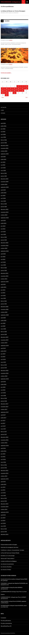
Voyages (3, 113)
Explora (3, 594)
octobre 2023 (4, 215)
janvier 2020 (4, 334)
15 (26, 88)
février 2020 (4, 331)
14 (22, 88)
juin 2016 (3, 454)
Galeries (6, 21)
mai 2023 (3, 228)
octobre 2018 (4, 376)
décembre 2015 (4, 470)
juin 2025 (3, 162)
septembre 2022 (5, 251)
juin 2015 (3, 487)
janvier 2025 (4, 176)
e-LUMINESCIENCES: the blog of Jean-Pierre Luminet (14, 591)
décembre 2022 (4, 242)
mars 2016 (3, 462)
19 (14, 90)
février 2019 (4, 365)
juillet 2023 (3, 223)
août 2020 (3, 317)
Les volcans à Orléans (6, 569)
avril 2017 (3, 426)
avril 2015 (3, 492)
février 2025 (4, 173)
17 (6, 90)
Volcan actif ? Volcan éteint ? (7, 558)
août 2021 (3, 284)
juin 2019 (3, 354)
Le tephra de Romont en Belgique (9, 561)
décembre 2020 (4, 306)
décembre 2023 (4, 209)
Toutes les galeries (6, 72)
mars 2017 (3, 429)
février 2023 (4, 237)
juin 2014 (3, 517)
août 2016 (3, 448)
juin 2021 (3, 290)
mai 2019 (3, 356)
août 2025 (3, 156)
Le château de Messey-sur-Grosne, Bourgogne (13, 11)
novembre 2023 (4, 212)
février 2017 (4, 431)
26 (14, 93)
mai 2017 (3, 423)
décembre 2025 (4, 145)
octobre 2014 (4, 509)
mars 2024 (3, 201)
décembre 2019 (4, 337)
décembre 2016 (4, 437)
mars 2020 (3, 328)
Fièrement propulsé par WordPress (8, 633)
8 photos (10, 64)
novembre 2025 (4, 148)
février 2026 (4, 140)
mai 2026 (3, 131)
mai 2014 (3, 520)
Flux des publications (6, 620)
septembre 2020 (5, 315)
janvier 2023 (4, 240)
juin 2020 (3, 323)
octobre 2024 (4, 184)
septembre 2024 (5, 187)
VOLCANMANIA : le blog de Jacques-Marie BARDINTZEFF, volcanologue (11, 2)
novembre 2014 (4, 506)
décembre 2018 (4, 370)
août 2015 (3, 481)
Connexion (3, 617)
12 (14, 88)
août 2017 (3, 415)
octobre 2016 (4, 442)
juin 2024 (3, 195)
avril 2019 (3, 359)
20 (18, 90)
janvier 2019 (4, 367)
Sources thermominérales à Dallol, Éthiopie (12, 67)
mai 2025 (3, 165)
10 (6, 88)
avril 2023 (3, 231)
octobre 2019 (4, 342)
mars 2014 (3, 526)
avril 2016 (3, 459)
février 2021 (4, 301)
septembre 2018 (5, 379)
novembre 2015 (4, 473)
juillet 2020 (3, 320)
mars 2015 (3, 495)
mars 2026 (3, 137)
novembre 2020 (4, 309)
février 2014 (4, 529)
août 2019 (3, 348)
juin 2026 (3, 128)
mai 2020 (3, 326)
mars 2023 (3, 234)
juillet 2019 (3, 351)
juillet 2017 (3, 417)
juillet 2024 (3, 192)
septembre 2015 (5, 479)
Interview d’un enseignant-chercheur (9, 547)
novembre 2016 (4, 440)
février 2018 (4, 398)
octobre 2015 (4, 476)
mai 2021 (3, 292)
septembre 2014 (5, 512)
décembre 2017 (4, 404)
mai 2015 (3, 490)
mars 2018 (3, 395)
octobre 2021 (4, 278)
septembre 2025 (5, 153)
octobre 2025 (4, 151)
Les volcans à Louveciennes (7, 564)
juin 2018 (3, 387)
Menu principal (27, 2)
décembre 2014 (4, 504)
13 (18, 88)
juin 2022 (3, 256)
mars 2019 (3, 362)
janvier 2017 (4, 434)
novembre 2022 (4, 245)
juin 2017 (3, 420)
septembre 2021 (5, 281)
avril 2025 (3, 167)
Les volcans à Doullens (6, 566)
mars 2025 (3, 170)
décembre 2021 (4, 273)
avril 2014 (3, 523)
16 (2, 90)
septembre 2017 (5, 412)
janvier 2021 (4, 303)
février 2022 (4, 267)
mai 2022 (3, 259)
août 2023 (3, 220)
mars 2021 (3, 298)
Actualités (3, 107)
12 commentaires (8, 68)
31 (6, 95)
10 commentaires (16, 44)
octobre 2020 (4, 312)
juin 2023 (3, 226)
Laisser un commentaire (13, 12)
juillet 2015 (3, 484)
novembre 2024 (4, 181)
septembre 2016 (5, 445)
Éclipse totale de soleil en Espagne (9, 544)
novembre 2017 (4, 406)
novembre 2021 (4, 276)
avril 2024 (3, 198)
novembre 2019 (4, 340)
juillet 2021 (3, 287)
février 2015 (4, 498)
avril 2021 (3, 295)
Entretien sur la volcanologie (7, 555)
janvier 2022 (4, 270)
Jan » (27, 97)
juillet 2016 (3, 451)
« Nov (2, 97)
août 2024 (3, 190)
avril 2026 (3, 134)
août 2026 (3, 123)
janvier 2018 (4, 401)
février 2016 (4, 465)
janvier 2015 (4, 501)
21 (22, 90)
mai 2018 (3, 390)
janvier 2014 (4, 531)
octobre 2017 (4, 409)
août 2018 (3, 381)
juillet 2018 (3, 384)
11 (10, 88)
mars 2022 (3, 265)
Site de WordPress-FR (6, 626)
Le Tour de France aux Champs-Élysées (10, 553)
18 (10, 90)
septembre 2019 (5, 345)
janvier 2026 (4, 142)
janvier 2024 (4, 206)
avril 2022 (3, 262)
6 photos (10, 40)
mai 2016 (3, 456)
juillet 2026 (3, 126)
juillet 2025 (3, 159)
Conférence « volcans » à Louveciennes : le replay (12, 550)
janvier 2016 (4, 467)
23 (2, 93)
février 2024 (4, 203)
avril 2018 (3, 392)
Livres (2, 110)
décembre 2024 (4, 178)
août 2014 (3, 515)
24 (6, 93)
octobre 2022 (4, 248)
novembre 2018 (4, 373)
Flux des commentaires (6, 623)
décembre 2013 (4, 534)
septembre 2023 (5, 217)
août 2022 (3, 253)
